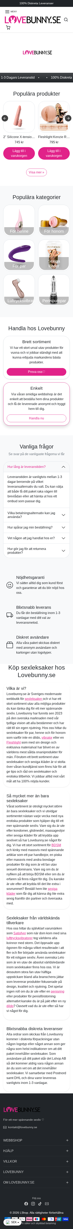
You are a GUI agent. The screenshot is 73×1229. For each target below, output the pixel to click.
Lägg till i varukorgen (19, 153)
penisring (57, 991)
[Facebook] (26, 1203)
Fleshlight (13, 742)
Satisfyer (19, 933)
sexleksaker (34, 698)
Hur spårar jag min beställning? (30, 527)
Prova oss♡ (36, 371)
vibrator (47, 737)
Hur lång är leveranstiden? (27, 466)
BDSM (56, 845)
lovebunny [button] (13, 1172)
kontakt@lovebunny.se (22, 1127)
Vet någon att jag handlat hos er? (31, 538)
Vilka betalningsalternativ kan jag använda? (31, 515)
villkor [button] (10, 1161)
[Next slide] (68, 118)
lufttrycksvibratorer (19, 938)
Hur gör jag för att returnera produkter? (27, 550)
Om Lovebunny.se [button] (18, 1182)
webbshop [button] (12, 1140)
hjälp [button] (8, 1151)
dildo (10, 1006)
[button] (10, 11)
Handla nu (36, 418)
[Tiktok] (39, 1203)
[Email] (46, 1203)
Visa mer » (36, 172)
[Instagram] (33, 1203)
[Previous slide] (5, 118)
